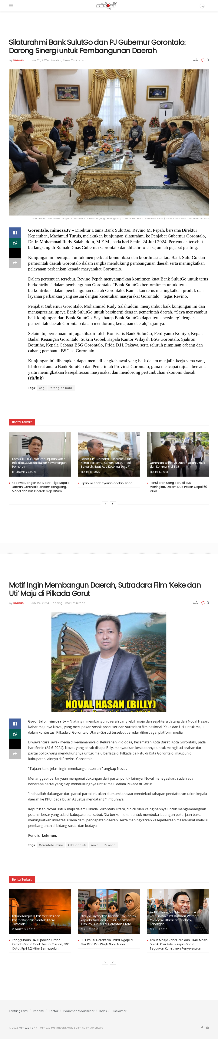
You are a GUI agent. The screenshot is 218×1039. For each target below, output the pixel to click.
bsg (42, 388)
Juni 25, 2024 (40, 60)
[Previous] (105, 504)
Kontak (54, 1011)
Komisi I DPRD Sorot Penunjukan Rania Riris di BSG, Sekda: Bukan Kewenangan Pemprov (39, 463)
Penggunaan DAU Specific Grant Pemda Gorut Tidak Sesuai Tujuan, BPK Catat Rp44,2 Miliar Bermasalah (40, 944)
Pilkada (110, 845)
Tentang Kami (18, 1011)
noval (95, 845)
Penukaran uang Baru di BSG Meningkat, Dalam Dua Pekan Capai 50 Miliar (178, 487)
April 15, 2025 (160, 472)
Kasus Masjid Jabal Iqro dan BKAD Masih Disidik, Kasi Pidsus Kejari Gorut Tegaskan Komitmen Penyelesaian (179, 944)
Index (103, 1011)
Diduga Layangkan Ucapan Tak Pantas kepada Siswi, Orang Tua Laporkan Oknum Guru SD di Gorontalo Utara (108, 920)
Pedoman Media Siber (79, 1011)
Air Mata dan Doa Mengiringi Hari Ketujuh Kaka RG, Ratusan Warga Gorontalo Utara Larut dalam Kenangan (173, 918)
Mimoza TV (26, 1027)
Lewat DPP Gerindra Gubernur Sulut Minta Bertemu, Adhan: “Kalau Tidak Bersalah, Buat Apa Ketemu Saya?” (106, 463)
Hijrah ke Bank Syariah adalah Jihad (106, 483)
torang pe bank (61, 388)
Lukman (18, 60)
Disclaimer (119, 1011)
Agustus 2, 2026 (24, 929)
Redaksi (38, 1011)
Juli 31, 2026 (91, 929)
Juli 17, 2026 (159, 929)
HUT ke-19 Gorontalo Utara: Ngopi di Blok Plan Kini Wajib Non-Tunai (107, 942)
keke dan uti (77, 845)
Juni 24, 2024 (40, 603)
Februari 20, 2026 (25, 472)
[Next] (113, 504)
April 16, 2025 (91, 472)
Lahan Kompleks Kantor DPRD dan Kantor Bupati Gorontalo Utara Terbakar (36, 920)
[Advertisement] (109, 24)
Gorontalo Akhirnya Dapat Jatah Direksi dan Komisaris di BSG (177, 465)
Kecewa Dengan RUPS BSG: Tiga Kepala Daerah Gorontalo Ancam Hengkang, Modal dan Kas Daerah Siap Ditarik (40, 487)
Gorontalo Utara (51, 845)
